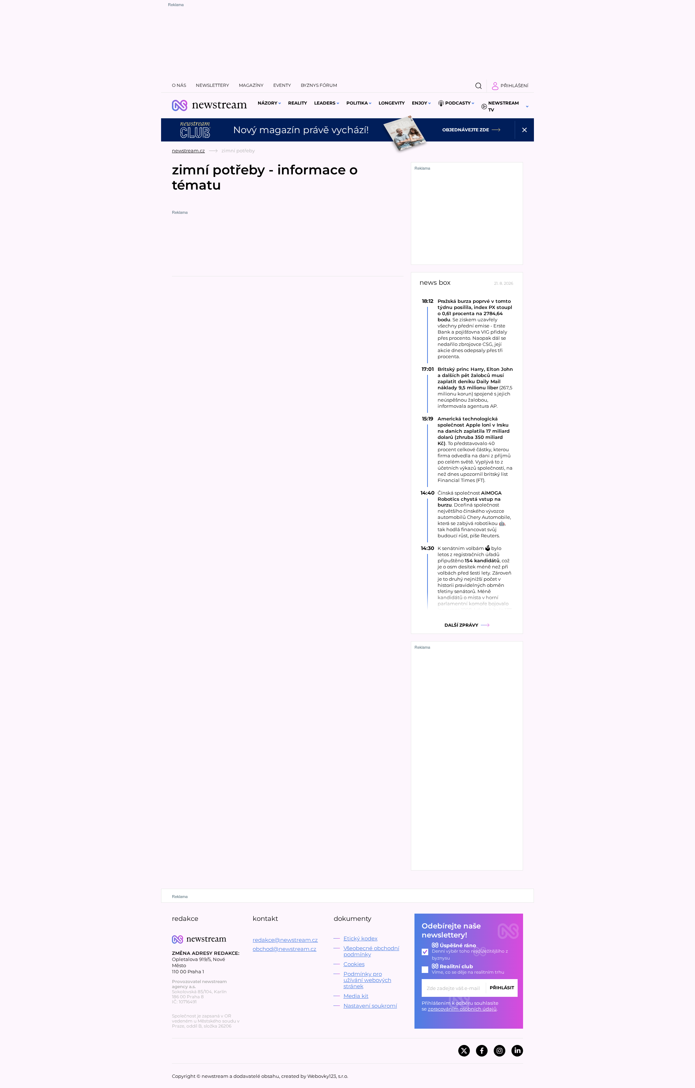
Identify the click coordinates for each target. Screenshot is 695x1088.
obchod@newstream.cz (284, 948)
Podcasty (458, 103)
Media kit (356, 996)
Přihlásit (502, 987)
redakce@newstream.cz (285, 939)
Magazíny (251, 85)
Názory (267, 103)
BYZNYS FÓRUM (319, 85)
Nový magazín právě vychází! (301, 130)
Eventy (282, 85)
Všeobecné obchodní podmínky (371, 951)
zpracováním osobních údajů (462, 1009)
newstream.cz (188, 150)
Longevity (392, 103)
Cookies (354, 964)
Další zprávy (461, 625)
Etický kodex (361, 938)
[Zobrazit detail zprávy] (467, 329)
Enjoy (419, 103)
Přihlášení (514, 85)
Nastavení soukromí (370, 1006)
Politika (357, 103)
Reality (297, 103)
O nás (179, 85)
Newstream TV (503, 106)
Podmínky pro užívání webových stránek (367, 980)
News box (435, 283)
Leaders (325, 103)
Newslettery (212, 85)
